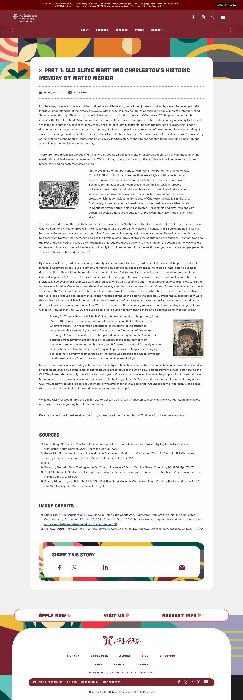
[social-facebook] (193, 17)
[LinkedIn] (105, 567)
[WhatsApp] (120, 567)
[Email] (182, 567)
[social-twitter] (213, 17)
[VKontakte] (166, 567)
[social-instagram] (203, 17)
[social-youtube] (223, 17)
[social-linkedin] (192, 682)
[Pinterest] (151, 567)
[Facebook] (59, 567)
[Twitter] (75, 567)
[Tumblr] (136, 567)
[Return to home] (28, 18)
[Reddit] (90, 567)
